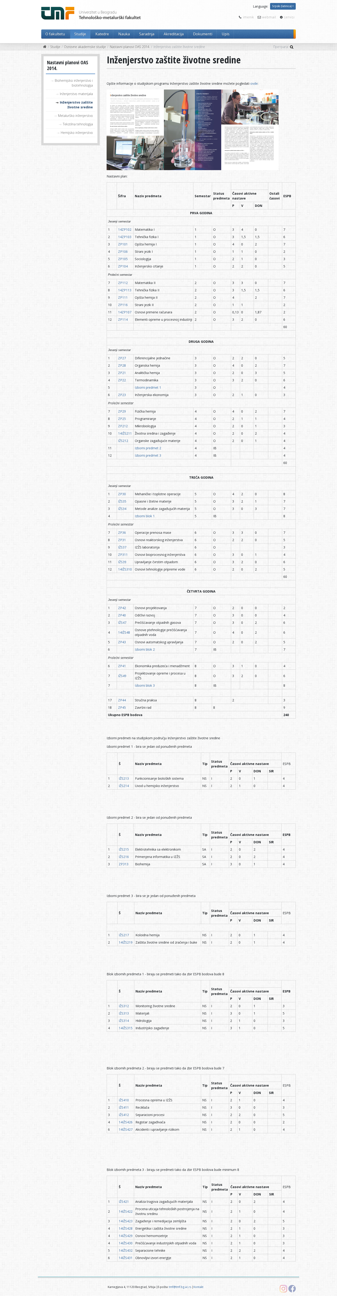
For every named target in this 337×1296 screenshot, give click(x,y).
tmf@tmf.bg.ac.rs (180, 1287)
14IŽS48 (124, 632)
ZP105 (123, 259)
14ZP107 (124, 312)
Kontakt (198, 1287)
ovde (254, 83)
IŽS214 (124, 786)
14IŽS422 (126, 1211)
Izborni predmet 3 (148, 455)
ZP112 (123, 283)
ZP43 (122, 642)
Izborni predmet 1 (148, 387)
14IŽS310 (125, 569)
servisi (289, 17)
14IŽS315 (126, 1028)
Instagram (283, 1288)
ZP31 (122, 540)
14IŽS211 (125, 433)
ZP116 (123, 305)
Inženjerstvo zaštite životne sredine (76, 104)
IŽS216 (124, 857)
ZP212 (123, 426)
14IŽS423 (126, 1221)
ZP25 (122, 418)
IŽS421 (124, 1201)
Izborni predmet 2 (148, 448)
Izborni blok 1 (145, 516)
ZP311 (123, 554)
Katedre (102, 34)
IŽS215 (124, 849)
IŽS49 (122, 676)
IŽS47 (122, 622)
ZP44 (122, 700)
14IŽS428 (126, 1228)
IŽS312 (124, 1006)
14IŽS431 (126, 1258)
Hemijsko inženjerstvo (77, 132)
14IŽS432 (126, 1250)
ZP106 (123, 251)
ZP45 (122, 707)
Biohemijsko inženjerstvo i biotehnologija (74, 82)
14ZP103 (124, 237)
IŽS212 (123, 441)
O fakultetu (55, 34)
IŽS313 (124, 1013)
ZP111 (123, 297)
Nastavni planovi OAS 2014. (130, 47)
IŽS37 (122, 547)
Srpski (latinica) (282, 6)
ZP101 (123, 244)
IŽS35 (122, 501)
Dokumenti (202, 34)
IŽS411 (124, 1107)
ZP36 (122, 532)
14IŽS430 (126, 1243)
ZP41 (122, 666)
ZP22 (122, 380)
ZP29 (122, 411)
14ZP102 (124, 229)
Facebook (292, 1288)
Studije (80, 34)
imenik (248, 17)
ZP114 (123, 319)
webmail (269, 17)
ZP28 (122, 365)
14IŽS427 (126, 1129)
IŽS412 (124, 1115)
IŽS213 (124, 778)
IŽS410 (124, 1100)
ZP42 (122, 608)
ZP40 (122, 615)
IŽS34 (122, 508)
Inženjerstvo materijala (76, 94)
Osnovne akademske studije (85, 47)
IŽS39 (122, 562)
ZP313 (123, 864)
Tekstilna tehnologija (78, 124)
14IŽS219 (126, 942)
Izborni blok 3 (145, 685)
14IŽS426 (126, 1122)
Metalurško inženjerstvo (75, 115)
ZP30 (122, 494)
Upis (225, 34)
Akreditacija (174, 34)
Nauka (124, 34)
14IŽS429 (126, 1236)
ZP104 (123, 266)
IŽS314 (124, 1020)
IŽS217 (124, 935)
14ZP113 (124, 290)
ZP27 (122, 358)
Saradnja (146, 34)
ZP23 (122, 395)
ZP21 (122, 373)
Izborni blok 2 (145, 649)
